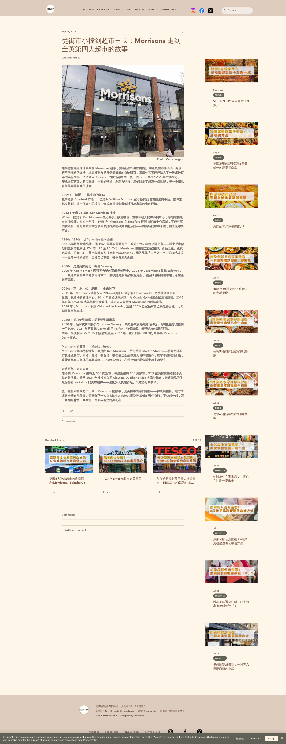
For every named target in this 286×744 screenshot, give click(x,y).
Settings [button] (240, 738)
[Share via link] (71, 411)
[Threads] (210, 10)
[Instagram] (193, 10)
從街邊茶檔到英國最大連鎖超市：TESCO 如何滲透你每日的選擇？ (176, 481)
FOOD (218, 220)
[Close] (282, 738)
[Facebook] (202, 10)
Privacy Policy (90, 740)
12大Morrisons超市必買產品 (122, 479)
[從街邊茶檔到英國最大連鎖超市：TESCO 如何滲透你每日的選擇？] (177, 459)
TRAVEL (218, 94)
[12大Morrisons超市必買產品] (123, 459)
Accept (271, 738)
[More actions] (182, 32)
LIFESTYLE (220, 470)
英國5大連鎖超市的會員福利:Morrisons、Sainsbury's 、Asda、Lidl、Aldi (67, 481)
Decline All (255, 738)
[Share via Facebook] (63, 411)
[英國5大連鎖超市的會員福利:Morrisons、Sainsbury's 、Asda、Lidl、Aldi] (69, 459)
